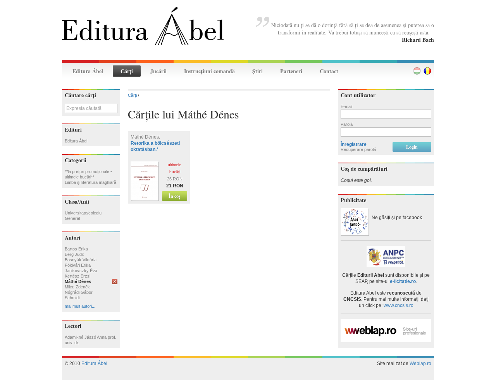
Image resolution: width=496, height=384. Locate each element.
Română (427, 71)
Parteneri (291, 71)
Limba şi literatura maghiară (90, 182)
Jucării (158, 71)
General (72, 218)
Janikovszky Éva (81, 270)
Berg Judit (74, 254)
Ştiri (257, 71)
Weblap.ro (420, 363)
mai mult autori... (80, 306)
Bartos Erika (76, 249)
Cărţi (127, 71)
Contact (329, 71)
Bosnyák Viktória (80, 259)
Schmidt (72, 297)
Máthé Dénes (78, 281)
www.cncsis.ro (398, 305)
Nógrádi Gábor (79, 292)
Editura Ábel (87, 71)
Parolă (347, 124)
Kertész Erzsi (77, 276)
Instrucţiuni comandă (209, 71)
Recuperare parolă (358, 149)
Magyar (417, 71)
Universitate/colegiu (83, 213)
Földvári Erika (78, 265)
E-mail (346, 106)
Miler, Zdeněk (77, 287)
